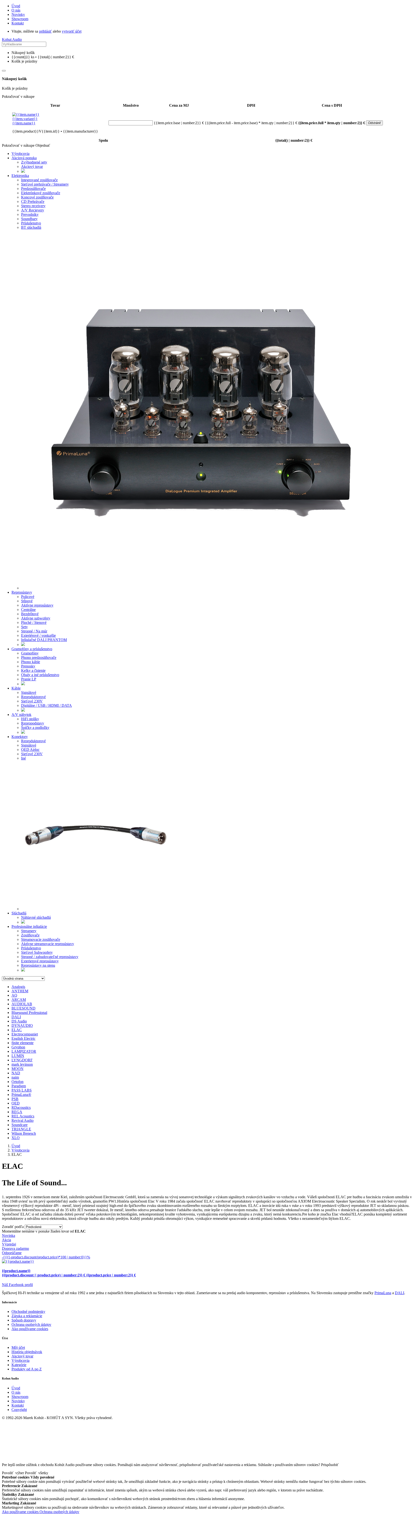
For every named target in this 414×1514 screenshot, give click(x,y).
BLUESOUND (23, 1008)
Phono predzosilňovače (38, 657)
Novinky (18, 14)
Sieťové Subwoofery (37, 952)
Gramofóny (30, 653)
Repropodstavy (32, 723)
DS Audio (19, 1021)
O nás (16, 10)
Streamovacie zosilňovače (40, 939)
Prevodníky (30, 214)
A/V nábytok (21, 715)
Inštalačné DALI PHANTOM (44, 640)
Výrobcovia (20, 154)
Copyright (19, 1410)
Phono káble (30, 662)
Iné (23, 758)
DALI (16, 1017)
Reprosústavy (22, 592)
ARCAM (19, 1000)
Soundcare (20, 1125)
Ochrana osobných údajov (31, 1324)
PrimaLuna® (21, 1095)
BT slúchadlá (31, 227)
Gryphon (18, 1047)
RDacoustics (21, 1107)
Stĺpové (27, 601)
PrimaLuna (382, 1293)
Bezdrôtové (30, 614)
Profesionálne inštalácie (29, 926)
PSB (15, 1099)
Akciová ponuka (24, 158)
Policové (27, 597)
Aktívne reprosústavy (37, 605)
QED (16, 1103)
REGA (17, 1112)
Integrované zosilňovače (39, 180)
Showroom (20, 19)
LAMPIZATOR (24, 1051)
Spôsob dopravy (24, 1320)
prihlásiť (45, 31)
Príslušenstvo (31, 223)
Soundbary (29, 219)
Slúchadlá (19, 913)
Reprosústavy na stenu (38, 965)
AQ (14, 995)
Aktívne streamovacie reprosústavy (47, 944)
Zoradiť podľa (13, 1227)
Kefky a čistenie (33, 670)
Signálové (28, 692)
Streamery (28, 931)
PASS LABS (22, 1090)
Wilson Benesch (24, 1133)
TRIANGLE (21, 1129)
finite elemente (23, 1043)
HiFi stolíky (30, 719)
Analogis (18, 987)
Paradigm (19, 1086)
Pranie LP (28, 679)
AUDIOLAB (22, 1004)
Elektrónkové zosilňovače (40, 193)
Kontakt (18, 23)
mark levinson (22, 1064)
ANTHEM (20, 991)
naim (15, 1077)
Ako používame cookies (30, 1329)
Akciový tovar (32, 166)
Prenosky (28, 666)
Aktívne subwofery (35, 618)
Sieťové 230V (32, 701)
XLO (16, 1138)
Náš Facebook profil (17, 1285)
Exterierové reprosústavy (40, 961)
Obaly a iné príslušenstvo (40, 675)
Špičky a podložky (35, 727)
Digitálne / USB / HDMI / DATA (46, 705)
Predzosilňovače (33, 189)
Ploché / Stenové (33, 622)
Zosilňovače (30, 935)
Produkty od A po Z (27, 1369)
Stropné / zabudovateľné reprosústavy (49, 957)
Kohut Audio (12, 39)
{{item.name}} (25, 121)
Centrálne (28, 610)
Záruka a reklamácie (27, 1316)
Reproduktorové (33, 697)
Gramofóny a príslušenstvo (32, 649)
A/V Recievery (32, 210)
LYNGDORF (22, 1060)
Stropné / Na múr (34, 631)
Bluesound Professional (29, 1013)
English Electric (23, 1038)
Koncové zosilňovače (37, 197)
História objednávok (27, 1352)
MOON (17, 1069)
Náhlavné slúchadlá (36, 917)
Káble (16, 688)
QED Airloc (30, 750)
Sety (24, 627)
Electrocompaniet (25, 1034)
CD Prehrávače (32, 201)
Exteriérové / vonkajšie (38, 635)
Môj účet (18, 1347)
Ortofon (17, 1082)
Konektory (20, 737)
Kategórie (19, 1365)
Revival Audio (23, 1120)
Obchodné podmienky (28, 1311)
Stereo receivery (33, 206)
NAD (16, 1073)
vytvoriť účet (71, 31)
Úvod (16, 6)
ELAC (17, 1030)
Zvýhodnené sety (34, 162)
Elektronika (20, 176)
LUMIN (18, 1056)
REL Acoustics (23, 1116)
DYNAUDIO (22, 1025)
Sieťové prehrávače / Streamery (45, 184)
